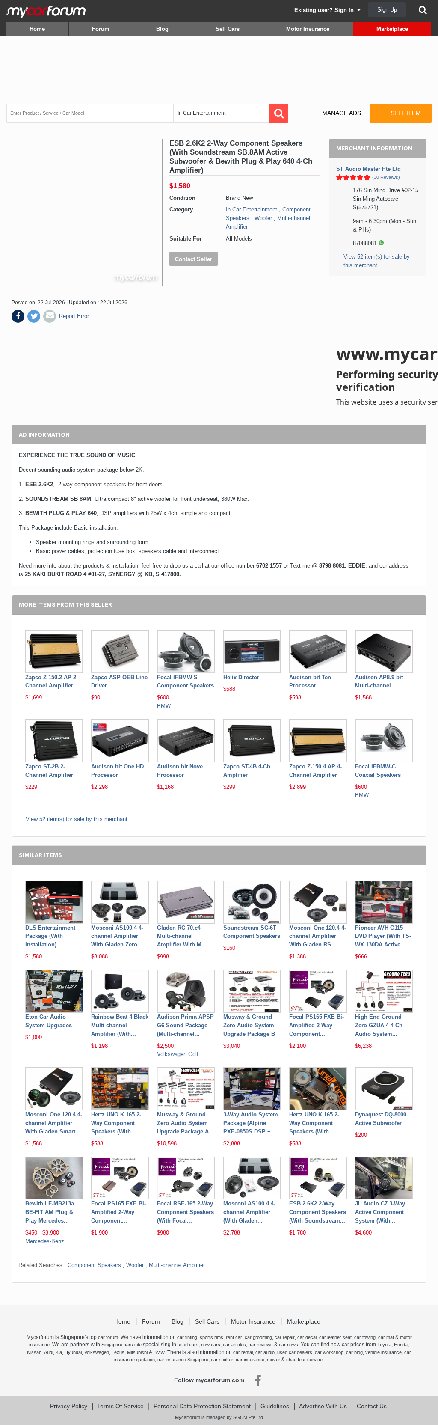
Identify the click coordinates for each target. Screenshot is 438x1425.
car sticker (222, 1359)
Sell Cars (228, 29)
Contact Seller (193, 259)
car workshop (329, 1352)
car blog (354, 1352)
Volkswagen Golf (177, 1054)
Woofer (263, 218)
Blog (162, 29)
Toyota (384, 1344)
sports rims (211, 1337)
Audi (48, 1352)
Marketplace (392, 29)
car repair (285, 1337)
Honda (401, 1344)
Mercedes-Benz (44, 1241)
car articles (234, 1344)
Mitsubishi (137, 1352)
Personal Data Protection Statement (202, 1406)
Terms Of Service (120, 1406)
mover (273, 1359)
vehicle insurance (383, 1352)
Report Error (74, 316)
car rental (243, 1352)
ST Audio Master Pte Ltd (368, 169)
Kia (59, 1352)
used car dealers (294, 1352)
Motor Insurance (307, 29)
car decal (307, 1337)
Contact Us (372, 1406)
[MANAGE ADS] (334, 105)
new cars (210, 1344)
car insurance (250, 1359)
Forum (101, 29)
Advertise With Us (323, 1406)
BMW (164, 706)
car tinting (187, 1337)
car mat (386, 1337)
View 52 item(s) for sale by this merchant (76, 819)
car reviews (261, 1344)
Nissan (34, 1352)
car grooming (258, 1337)
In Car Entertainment (251, 209)
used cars (188, 1344)
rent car (234, 1337)
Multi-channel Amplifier (177, 1265)
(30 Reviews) (386, 177)
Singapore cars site (121, 1344)
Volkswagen (96, 1352)
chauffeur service (304, 1359)
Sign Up (387, 9)
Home (37, 29)
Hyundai (73, 1352)
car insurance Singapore (182, 1359)
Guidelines (274, 1406)
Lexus (118, 1352)
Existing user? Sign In (325, 10)
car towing (365, 1337)
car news (288, 1344)
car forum (108, 1337)
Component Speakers (94, 1265)
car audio (265, 1352)
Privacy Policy (68, 1406)
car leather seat (335, 1337)
